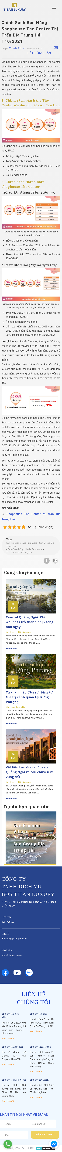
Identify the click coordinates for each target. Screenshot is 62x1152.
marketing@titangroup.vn (14, 938)
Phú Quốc (35, 856)
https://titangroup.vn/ (12, 955)
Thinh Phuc (17, 48)
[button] (54, 837)
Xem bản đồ (8, 1038)
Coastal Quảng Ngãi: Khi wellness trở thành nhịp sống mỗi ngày (29, 622)
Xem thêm (11, 648)
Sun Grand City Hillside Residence (25, 549)
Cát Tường (11, 632)
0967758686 (8, 922)
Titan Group (21, 1148)
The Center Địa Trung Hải (19, 552)
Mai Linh (10, 707)
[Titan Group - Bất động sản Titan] (14, 6)
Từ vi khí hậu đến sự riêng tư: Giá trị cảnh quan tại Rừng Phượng (30, 697)
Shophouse (20, 856)
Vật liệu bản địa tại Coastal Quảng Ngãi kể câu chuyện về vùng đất (30, 772)
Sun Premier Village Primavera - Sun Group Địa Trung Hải (30, 544)
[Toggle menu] (54, 7)
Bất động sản (39, 53)
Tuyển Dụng (21, 707)
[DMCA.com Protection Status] (45, 1148)
